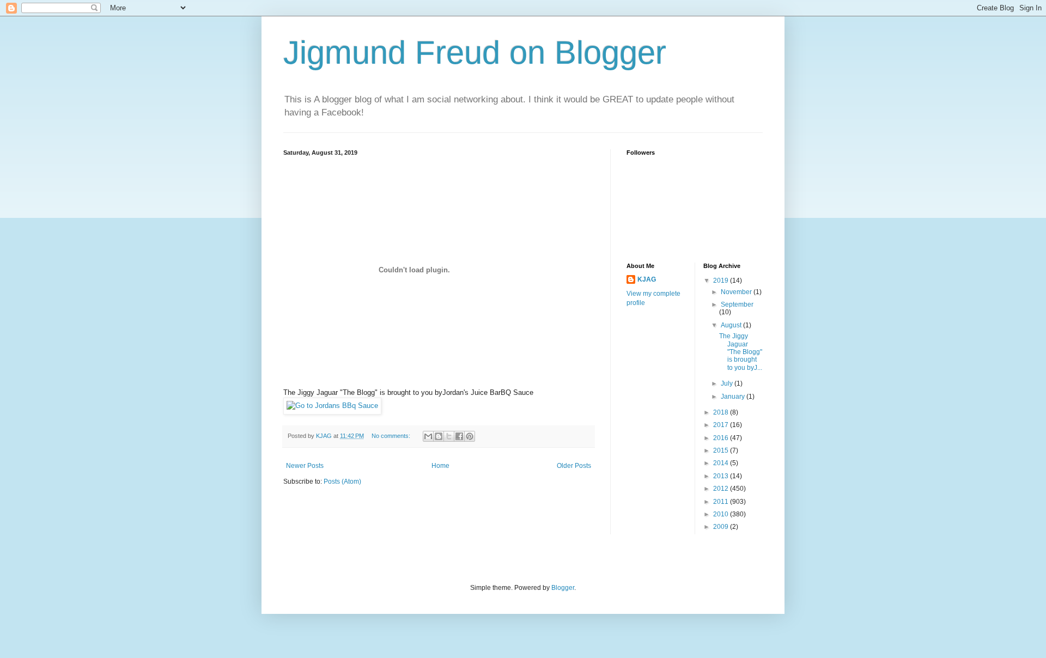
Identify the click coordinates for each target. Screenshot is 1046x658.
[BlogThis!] (438, 436)
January (733, 396)
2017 (721, 425)
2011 (721, 501)
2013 (721, 476)
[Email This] (428, 436)
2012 (721, 488)
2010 (721, 514)
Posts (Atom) (342, 481)
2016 (721, 438)
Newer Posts (305, 466)
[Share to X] (448, 436)
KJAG (646, 279)
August (732, 325)
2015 (721, 450)
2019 (721, 280)
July (727, 383)
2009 (721, 527)
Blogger (562, 588)
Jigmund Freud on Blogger (474, 52)
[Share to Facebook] (459, 436)
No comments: (392, 435)
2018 (721, 412)
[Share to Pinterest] (469, 436)
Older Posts (574, 466)
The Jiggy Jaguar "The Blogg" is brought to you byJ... (740, 351)
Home (440, 466)
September (737, 304)
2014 (721, 463)
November (737, 292)
